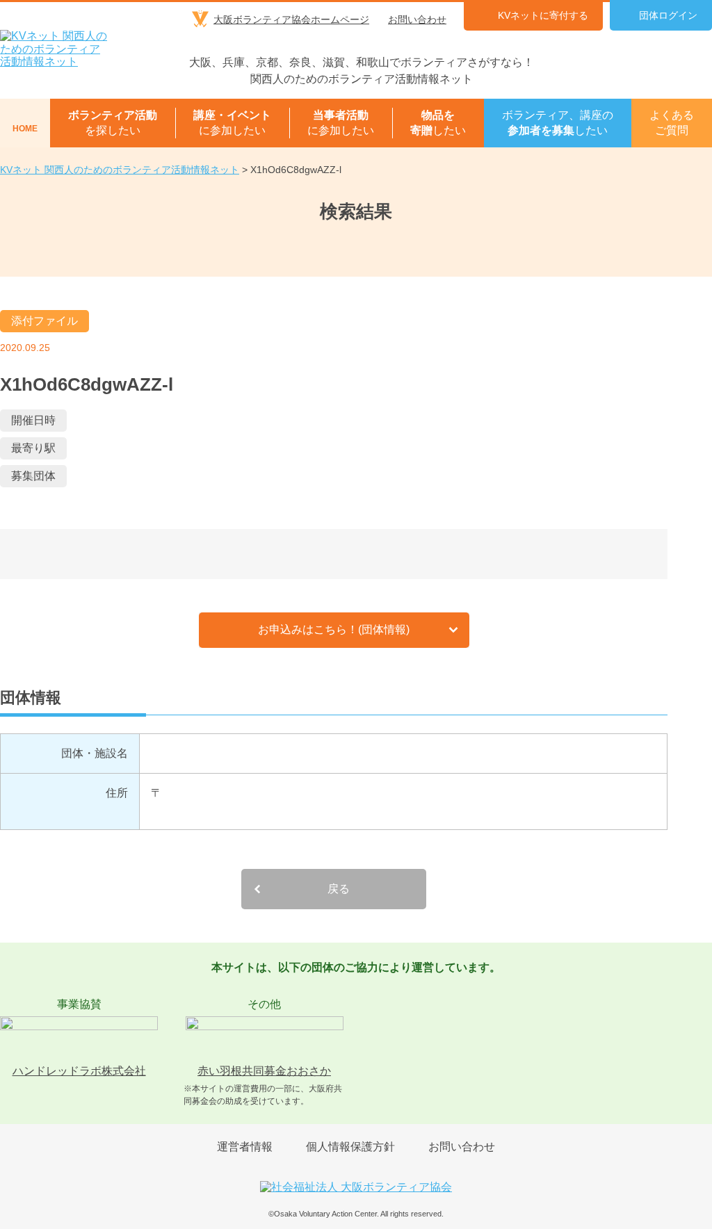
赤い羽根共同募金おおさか (264, 1071)
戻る (338, 889)
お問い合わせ (417, 19)
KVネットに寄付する (543, 15)
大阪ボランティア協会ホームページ (291, 19)
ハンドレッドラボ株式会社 (79, 1071)
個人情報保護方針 (350, 1147)
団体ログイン (668, 15)
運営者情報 (245, 1147)
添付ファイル (44, 321)
